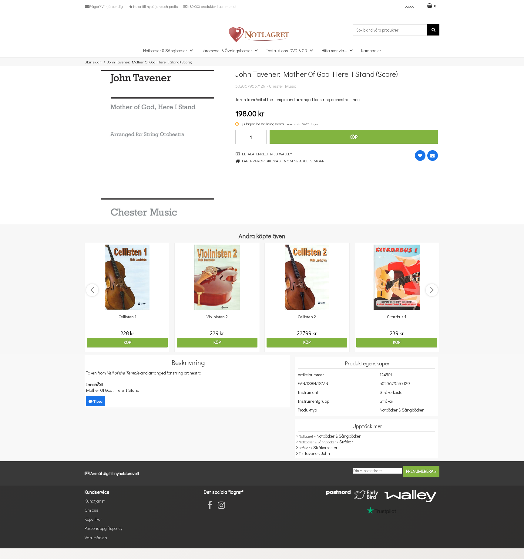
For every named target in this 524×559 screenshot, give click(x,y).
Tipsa (97, 401)
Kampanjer (371, 50)
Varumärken (96, 537)
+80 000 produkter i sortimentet (212, 6)
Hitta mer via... (334, 50)
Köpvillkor (93, 519)
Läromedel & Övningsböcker (226, 50)
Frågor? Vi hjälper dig (106, 6)
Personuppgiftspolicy (103, 528)
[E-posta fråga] (432, 155)
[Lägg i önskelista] (420, 155)
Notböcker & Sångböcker (165, 50)
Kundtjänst (95, 501)
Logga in (411, 5)
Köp (354, 137)
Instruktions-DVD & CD (286, 50)
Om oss (91, 510)
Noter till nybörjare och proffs (155, 6)
